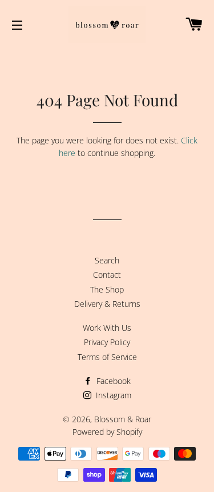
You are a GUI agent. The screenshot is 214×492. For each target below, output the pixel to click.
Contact (107, 274)
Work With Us (107, 327)
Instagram (112, 395)
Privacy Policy (107, 342)
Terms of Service (107, 356)
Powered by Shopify (107, 431)
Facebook (112, 380)
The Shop (107, 289)
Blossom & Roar (122, 419)
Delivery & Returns (107, 303)
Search (107, 260)
